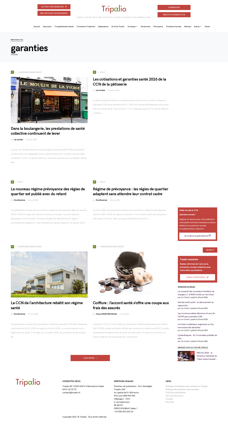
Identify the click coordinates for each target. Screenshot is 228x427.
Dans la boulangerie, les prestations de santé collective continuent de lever (48, 131)
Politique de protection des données (182, 389)
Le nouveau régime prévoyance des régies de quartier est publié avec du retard (48, 191)
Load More (88, 358)
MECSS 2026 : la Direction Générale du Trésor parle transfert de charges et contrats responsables (207, 356)
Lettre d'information (52, 7)
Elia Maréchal (19, 200)
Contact (169, 399)
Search (210, 250)
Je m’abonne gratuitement (196, 236)
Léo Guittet (18, 140)
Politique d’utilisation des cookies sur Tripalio (187, 386)
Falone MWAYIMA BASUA (106, 314)
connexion (174, 7)
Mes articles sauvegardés (54, 13)
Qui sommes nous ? (175, 396)
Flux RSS (170, 402)
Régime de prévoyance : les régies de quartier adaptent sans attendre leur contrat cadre (130, 191)
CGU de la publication (176, 392)
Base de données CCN (174, 15)
